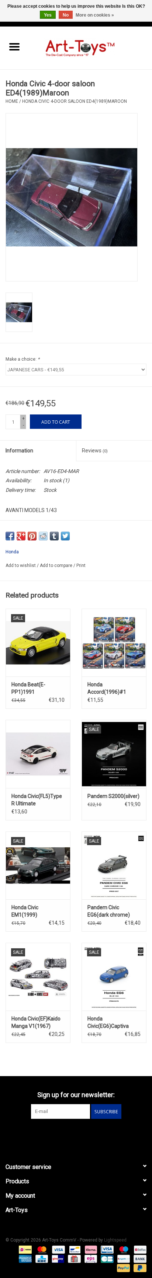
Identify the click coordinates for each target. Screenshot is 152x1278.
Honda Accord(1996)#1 (106, 688)
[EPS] (90, 1258)
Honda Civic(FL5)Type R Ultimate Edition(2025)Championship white (38, 800)
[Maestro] (123, 1249)
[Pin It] (32, 536)
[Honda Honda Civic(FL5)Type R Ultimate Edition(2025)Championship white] (38, 754)
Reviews (95, 451)
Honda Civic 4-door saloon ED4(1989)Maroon (74, 101)
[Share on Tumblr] (54, 536)
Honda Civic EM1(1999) (24, 911)
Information (19, 451)
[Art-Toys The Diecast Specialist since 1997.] (90, 47)
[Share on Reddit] (43, 536)
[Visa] (57, 1249)
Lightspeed (115, 1240)
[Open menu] (14, 46)
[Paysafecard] (123, 1258)
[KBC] (41, 1258)
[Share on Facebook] (10, 536)
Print (81, 565)
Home (12, 101)
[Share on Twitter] (65, 536)
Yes (48, 15)
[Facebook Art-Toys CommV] (70, 1134)
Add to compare (56, 565)
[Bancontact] (74, 1249)
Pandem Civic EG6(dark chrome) (108, 911)
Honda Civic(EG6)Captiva (108, 1022)
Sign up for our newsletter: (76, 1095)
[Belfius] (138, 1249)
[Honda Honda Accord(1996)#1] (114, 642)
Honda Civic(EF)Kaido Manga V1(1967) (36, 1022)
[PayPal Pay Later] (138, 1267)
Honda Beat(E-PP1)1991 (28, 688)
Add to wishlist (21, 565)
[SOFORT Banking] (90, 1249)
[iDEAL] (24, 1249)
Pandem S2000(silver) (113, 796)
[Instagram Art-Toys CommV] (83, 1134)
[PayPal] (122, 1267)
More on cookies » (95, 15)
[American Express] (24, 1258)
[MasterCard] (41, 1249)
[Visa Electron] (106, 1249)
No (66, 15)
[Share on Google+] (21, 536)
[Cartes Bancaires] (106, 1258)
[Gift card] (73, 1258)
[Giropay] (57, 1258)
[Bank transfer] (138, 1258)
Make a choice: (22, 359)
